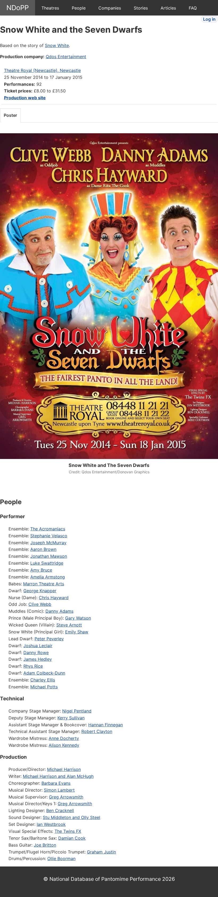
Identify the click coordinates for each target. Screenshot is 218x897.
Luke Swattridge (46, 563)
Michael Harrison (64, 769)
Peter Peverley (49, 638)
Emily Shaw (76, 631)
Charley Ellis (42, 680)
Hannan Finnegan (105, 724)
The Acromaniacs (47, 528)
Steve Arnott (69, 625)
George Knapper (39, 590)
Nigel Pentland (76, 711)
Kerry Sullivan (71, 717)
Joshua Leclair (37, 645)
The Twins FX (67, 831)
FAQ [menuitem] (193, 8)
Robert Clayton (96, 731)
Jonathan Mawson (48, 556)
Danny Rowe (36, 652)
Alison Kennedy (64, 745)
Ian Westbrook (51, 824)
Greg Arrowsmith (66, 797)
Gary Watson (78, 618)
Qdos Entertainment (66, 56)
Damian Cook (72, 838)
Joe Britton (45, 845)
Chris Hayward (54, 597)
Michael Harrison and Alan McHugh (58, 776)
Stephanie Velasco (48, 535)
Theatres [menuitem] (50, 8)
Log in (209, 19)
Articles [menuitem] (168, 8)
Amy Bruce (41, 570)
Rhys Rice (33, 666)
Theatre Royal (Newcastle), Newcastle (42, 70)
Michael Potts (44, 686)
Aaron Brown (43, 549)
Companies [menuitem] (109, 8)
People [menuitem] (79, 8)
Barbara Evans (55, 783)
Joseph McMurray (48, 542)
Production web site (25, 97)
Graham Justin (101, 852)
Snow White (57, 45)
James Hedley (37, 659)
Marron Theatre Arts (43, 583)
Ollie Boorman (61, 858)
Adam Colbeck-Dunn (44, 673)
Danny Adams (59, 611)
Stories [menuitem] (141, 8)
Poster (10, 115)
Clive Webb (39, 604)
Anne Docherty (64, 738)
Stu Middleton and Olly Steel (71, 817)
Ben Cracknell (60, 810)
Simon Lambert (59, 790)
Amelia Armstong (47, 577)
